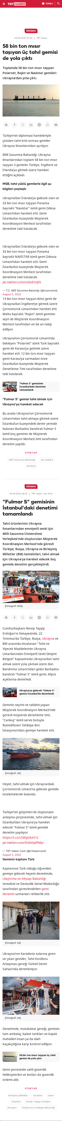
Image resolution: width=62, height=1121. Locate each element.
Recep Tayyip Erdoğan (38, 1101)
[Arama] (58, 4)
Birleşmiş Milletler (18, 1095)
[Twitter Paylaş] (23, 125)
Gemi (51, 1095)
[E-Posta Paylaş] (56, 125)
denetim (9, 894)
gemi (45, 889)
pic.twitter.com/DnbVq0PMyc (23, 843)
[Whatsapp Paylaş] (47, 125)
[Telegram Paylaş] (39, 125)
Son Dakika (47, 459)
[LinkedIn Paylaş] (31, 125)
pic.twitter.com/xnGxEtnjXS (22, 282)
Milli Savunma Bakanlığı (22, 459)
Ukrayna (31, 465)
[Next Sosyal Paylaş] (6, 125)
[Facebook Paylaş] (14, 125)
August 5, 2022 (12, 294)
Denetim (37, 1095)
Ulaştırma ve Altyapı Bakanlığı (24, 879)
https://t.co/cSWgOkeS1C (21, 837)
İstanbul (16, 1101)
